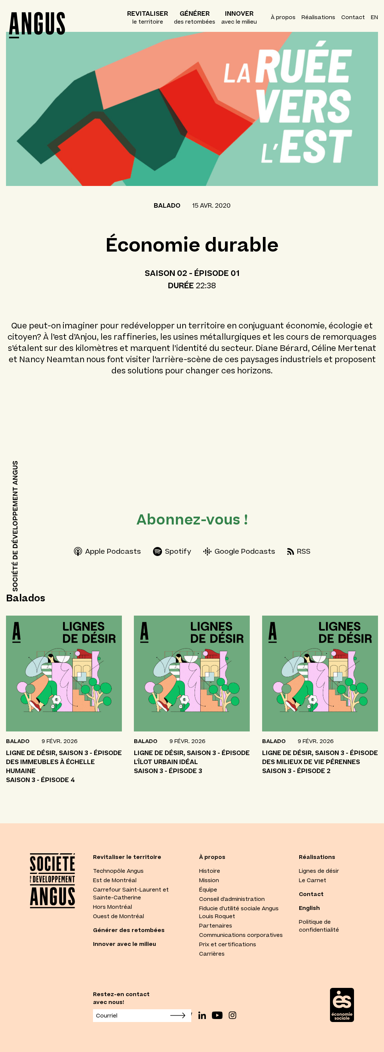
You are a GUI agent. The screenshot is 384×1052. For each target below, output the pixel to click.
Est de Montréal (114, 880)
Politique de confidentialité (319, 926)
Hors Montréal (112, 907)
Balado (167, 205)
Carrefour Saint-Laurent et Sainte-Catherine (131, 893)
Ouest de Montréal (118, 916)
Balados (25, 598)
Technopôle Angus (118, 871)
